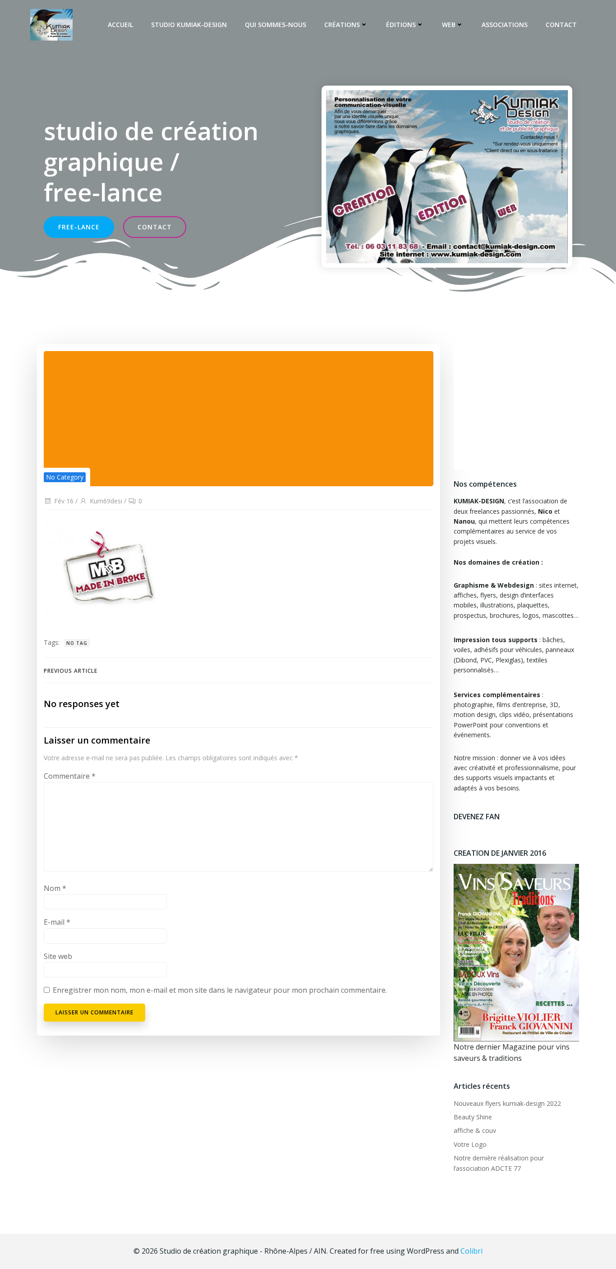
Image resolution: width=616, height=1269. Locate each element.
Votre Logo (470, 1144)
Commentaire (70, 776)
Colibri (471, 1251)
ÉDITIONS (401, 24)
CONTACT (561, 24)
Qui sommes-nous (275, 24)
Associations (505, 24)
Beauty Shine (473, 1117)
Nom (55, 888)
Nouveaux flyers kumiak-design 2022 (507, 1103)
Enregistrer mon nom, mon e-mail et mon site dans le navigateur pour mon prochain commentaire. (220, 990)
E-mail (57, 922)
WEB (448, 24)
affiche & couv (475, 1130)
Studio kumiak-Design (189, 24)
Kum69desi (106, 501)
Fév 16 (64, 501)
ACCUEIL (120, 24)
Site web (58, 956)
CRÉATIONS (342, 24)
